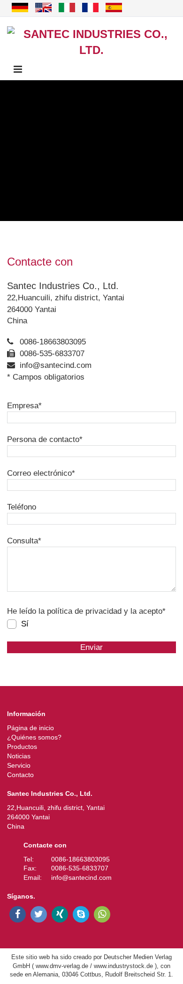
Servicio (18, 765)
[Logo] (91, 42)
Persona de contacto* (45, 439)
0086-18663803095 (53, 341)
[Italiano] (67, 7)
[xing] (60, 914)
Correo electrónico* (41, 473)
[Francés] (90, 7)
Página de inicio (30, 728)
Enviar (91, 647)
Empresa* (24, 405)
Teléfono (21, 507)
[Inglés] (43, 7)
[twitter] (38, 914)
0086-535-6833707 (52, 353)
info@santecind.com (56, 365)
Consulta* (24, 540)
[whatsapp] (102, 914)
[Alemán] (20, 7)
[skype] (81, 914)
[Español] (114, 7)
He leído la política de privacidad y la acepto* (86, 611)
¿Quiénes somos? (34, 737)
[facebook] (17, 914)
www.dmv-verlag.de (62, 965)
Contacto (20, 774)
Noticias (18, 756)
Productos (22, 746)
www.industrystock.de (123, 965)
